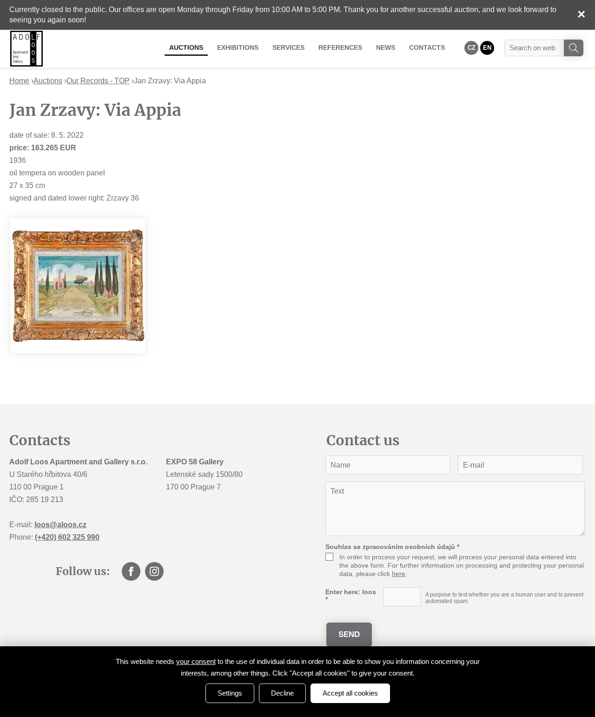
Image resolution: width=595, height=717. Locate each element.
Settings (230, 693)
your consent (196, 661)
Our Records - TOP (98, 81)
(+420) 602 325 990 (67, 537)
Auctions (186, 47)
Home (19, 81)
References (340, 47)
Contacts (427, 47)
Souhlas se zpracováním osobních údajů (392, 546)
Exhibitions (237, 47)
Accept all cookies (350, 693)
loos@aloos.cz (60, 525)
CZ (472, 47)
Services (288, 47)
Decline (282, 693)
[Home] (26, 48)
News (385, 47)
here (398, 573)
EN (487, 47)
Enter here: (350, 595)
